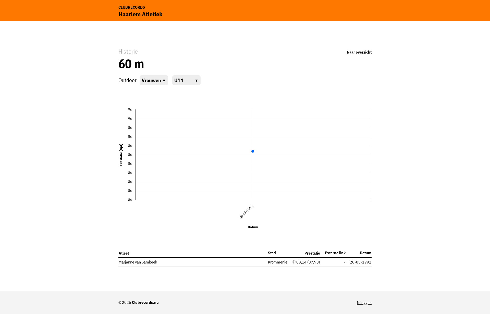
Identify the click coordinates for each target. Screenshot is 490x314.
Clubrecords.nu (145, 302)
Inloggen (364, 302)
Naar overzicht (359, 52)
